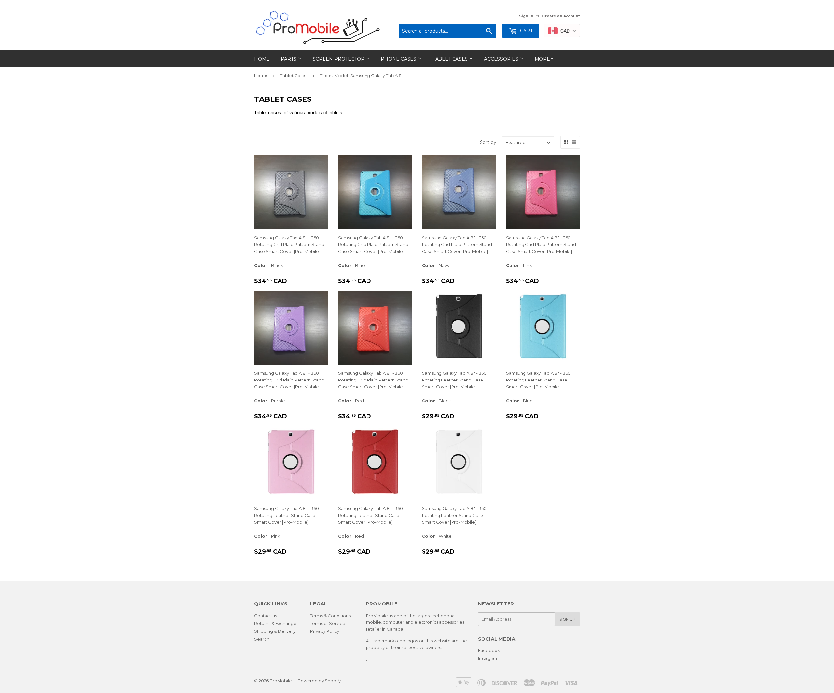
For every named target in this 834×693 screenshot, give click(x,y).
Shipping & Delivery (274, 631)
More (542, 59)
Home (262, 59)
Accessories (502, 59)
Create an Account (561, 16)
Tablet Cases (451, 59)
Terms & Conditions (330, 615)
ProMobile (281, 680)
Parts (289, 59)
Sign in (526, 16)
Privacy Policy (324, 631)
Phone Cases (399, 59)
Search (261, 639)
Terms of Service (327, 623)
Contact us (265, 615)
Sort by (488, 142)
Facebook (489, 650)
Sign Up (567, 619)
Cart (526, 31)
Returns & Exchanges (276, 623)
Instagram (488, 658)
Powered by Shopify (319, 680)
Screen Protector (339, 59)
